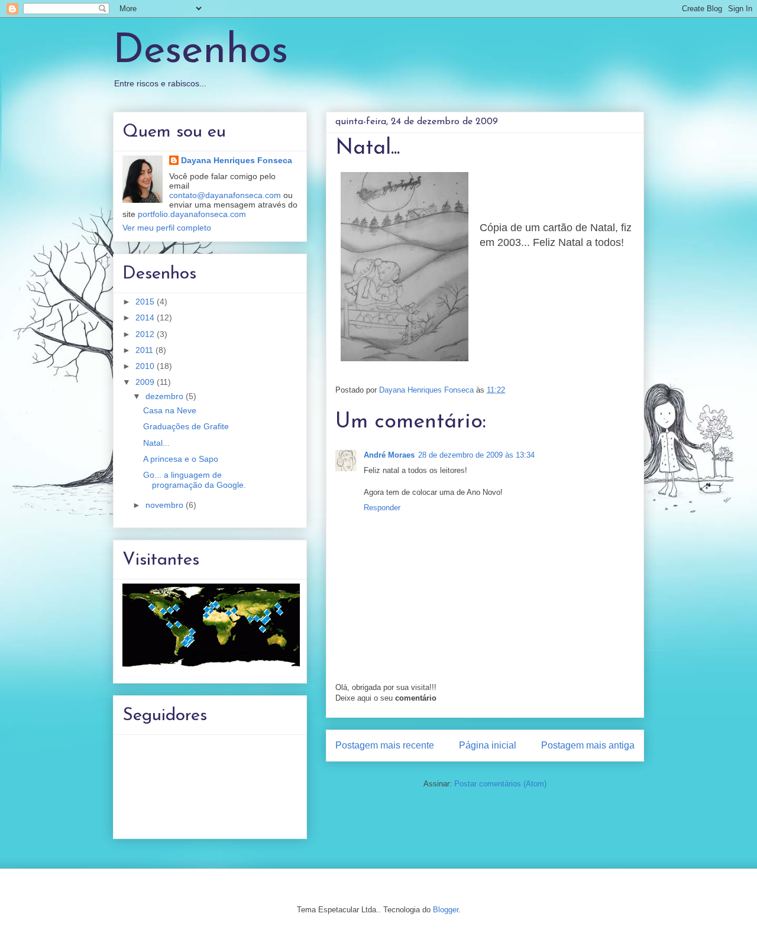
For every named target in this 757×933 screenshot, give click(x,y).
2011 (145, 350)
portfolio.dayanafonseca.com (192, 214)
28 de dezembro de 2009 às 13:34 (476, 455)
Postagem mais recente (384, 745)
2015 (146, 301)
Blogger (445, 909)
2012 (146, 334)
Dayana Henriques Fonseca (236, 160)
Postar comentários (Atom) (500, 783)
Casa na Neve (169, 410)
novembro (165, 505)
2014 (146, 317)
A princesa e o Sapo (180, 459)
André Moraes (389, 455)
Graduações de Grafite (186, 426)
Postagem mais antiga (588, 745)
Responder (382, 507)
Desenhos (200, 52)
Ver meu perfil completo (166, 227)
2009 (146, 382)
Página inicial (487, 745)
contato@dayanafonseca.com (225, 195)
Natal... (156, 443)
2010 (146, 366)
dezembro (165, 396)
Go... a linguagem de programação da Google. (194, 480)
